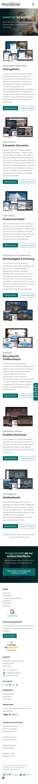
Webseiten (6, 593)
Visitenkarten (7, 603)
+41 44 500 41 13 (12, 670)
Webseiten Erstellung (10, 726)
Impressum (6, 767)
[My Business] (17, 685)
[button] (3, 778)
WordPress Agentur (9, 737)
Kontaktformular (12, 675)
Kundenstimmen (8, 694)
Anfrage (11, 537)
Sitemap (17, 769)
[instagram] (7, 685)
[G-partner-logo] (12, 609)
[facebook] (3, 685)
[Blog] (13, 685)
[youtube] (10, 685)
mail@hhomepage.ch (14, 673)
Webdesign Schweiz (9, 740)
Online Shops (7, 596)
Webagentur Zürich (9, 731)
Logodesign (7, 601)
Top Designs (7, 696)
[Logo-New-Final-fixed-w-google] (11, 2)
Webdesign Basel (8, 748)
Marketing (6, 606)
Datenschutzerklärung (15, 767)
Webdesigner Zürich (9, 745)
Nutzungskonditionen (8, 769)
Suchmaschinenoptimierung (12, 598)
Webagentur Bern (8, 754)
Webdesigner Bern (9, 756)
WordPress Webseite (10, 729)
